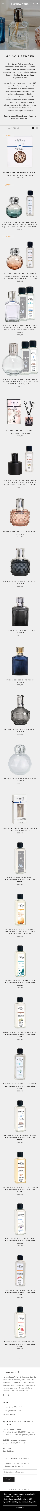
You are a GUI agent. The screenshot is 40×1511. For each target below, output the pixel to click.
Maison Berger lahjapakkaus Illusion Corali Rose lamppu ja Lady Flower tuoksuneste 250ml (19, 276)
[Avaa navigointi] (3, 4)
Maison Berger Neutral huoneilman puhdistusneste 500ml (20, 880)
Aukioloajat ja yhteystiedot (13, 1407)
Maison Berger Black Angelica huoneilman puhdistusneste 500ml (20, 1034)
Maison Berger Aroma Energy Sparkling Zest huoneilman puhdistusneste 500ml (20, 931)
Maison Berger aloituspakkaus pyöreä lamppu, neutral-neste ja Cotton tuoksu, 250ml (20, 381)
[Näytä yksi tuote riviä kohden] (33, 128)
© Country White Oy (20, 1489)
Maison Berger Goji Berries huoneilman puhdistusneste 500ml (20, 1292)
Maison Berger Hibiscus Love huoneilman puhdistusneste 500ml (20, 1344)
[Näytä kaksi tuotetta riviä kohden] (37, 128)
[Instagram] (8, 1394)
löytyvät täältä (8, 1451)
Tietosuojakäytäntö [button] (28, 1502)
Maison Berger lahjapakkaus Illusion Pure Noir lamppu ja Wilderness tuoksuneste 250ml (20, 482)
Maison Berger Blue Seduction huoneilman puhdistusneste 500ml (20, 1086)
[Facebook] (3, 1394)
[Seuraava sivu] (25, 1358)
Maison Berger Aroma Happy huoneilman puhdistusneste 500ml (20, 983)
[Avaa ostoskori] (37, 4)
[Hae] (33, 4)
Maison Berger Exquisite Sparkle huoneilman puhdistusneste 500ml (20, 1189)
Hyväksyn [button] (20, 1507)
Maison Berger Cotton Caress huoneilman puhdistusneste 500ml (20, 1138)
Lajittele (14, 128)
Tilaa (8, 1479)
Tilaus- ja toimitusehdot (12, 1411)
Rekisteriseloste (9, 1414)
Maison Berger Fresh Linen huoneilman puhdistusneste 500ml (20, 1241)
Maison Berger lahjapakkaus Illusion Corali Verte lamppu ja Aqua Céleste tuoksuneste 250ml (20, 224)
